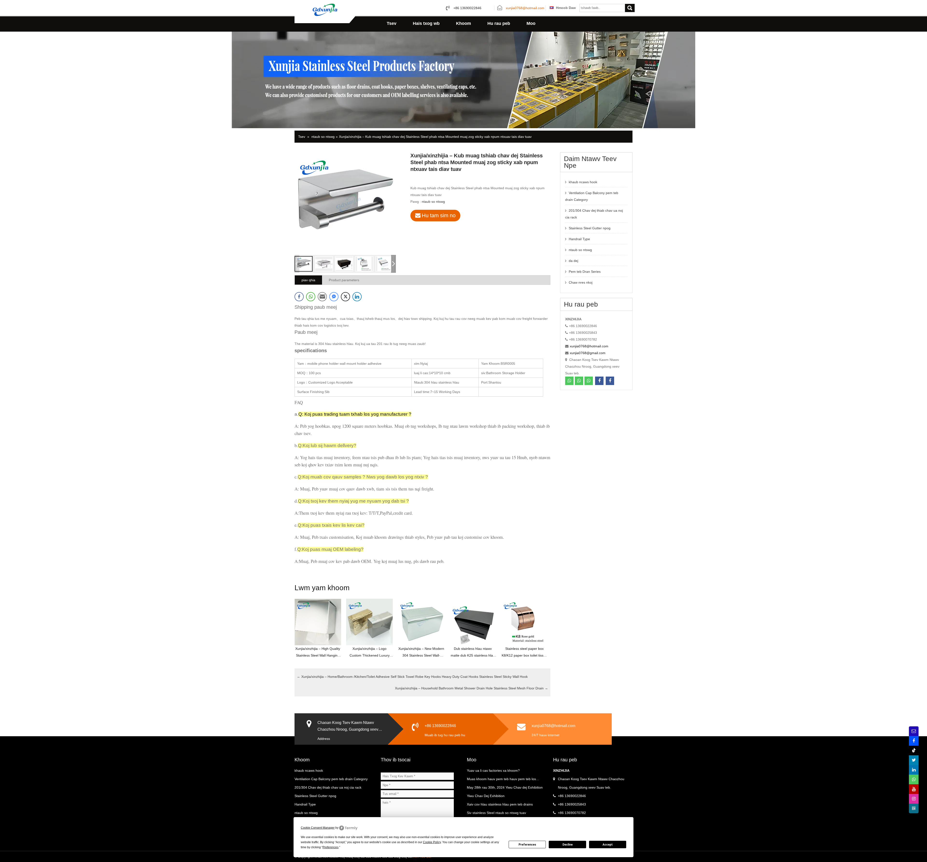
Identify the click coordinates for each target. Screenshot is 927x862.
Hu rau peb (498, 23)
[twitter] (914, 760)
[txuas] (914, 770)
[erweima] (914, 808)
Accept (608, 844)
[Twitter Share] (345, 296)
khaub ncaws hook (583, 182)
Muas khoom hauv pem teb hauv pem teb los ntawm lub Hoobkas (501, 780)
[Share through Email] (322, 296)
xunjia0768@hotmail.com (525, 8)
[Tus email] (914, 731)
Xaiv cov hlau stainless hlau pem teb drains (500, 804)
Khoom (463, 23)
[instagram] (914, 799)
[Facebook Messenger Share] (333, 296)
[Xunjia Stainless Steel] (325, 9)
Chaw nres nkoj (580, 282)
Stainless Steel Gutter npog (590, 228)
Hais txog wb (426, 23)
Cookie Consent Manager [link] (318, 827)
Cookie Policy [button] (432, 842)
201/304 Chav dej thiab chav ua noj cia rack (328, 787)
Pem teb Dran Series (585, 271)
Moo (531, 23)
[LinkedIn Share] (357, 296)
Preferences (527, 844)
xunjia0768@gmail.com (587, 353)
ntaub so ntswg (323, 137)
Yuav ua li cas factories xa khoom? (493, 770)
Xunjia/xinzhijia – (412, 677)
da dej (573, 261)
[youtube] (914, 789)
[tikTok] (914, 750)
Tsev (391, 23)
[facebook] (599, 381)
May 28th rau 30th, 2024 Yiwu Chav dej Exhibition (505, 787)
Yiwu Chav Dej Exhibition (486, 796)
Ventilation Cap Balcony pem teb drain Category (331, 779)
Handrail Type (579, 239)
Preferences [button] (330, 847)
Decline (567, 844)
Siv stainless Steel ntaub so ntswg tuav (496, 813)
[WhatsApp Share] (310, 296)
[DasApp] (569, 381)
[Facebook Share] (299, 296)
